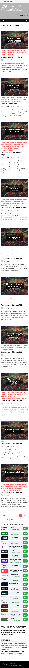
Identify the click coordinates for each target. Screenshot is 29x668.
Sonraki (13, 519)
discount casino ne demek (8, 252)
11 (7, 519)
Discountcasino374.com (7, 256)
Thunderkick (5, 634)
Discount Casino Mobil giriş (15, 101)
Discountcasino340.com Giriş (12, 492)
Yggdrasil (11, 634)
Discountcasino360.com (7, 349)
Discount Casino (5, 50)
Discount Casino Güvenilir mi (8, 146)
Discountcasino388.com (12, 148)
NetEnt (3, 632)
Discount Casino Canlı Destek (18, 50)
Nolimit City (9, 632)
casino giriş (7, 59)
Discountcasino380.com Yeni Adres (14, 207)
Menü (4, 20)
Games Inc (4, 630)
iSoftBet (9, 630)
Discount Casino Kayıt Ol (14, 99)
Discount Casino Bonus (16, 97)
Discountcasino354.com (7, 398)
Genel (2, 441)
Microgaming (22, 630)
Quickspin (22, 632)
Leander (15, 630)
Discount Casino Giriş (6, 52)
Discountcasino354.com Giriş (12, 401)
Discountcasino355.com (20, 398)
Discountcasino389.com (7, 150)
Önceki (4, 515)
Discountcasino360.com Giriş (12, 352)
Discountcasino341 (16, 490)
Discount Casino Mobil (9, 104)
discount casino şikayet (19, 52)
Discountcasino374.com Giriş (12, 258)
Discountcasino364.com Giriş (12, 305)
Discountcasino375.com (20, 256)
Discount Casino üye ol (7, 54)
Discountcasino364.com (20, 301)
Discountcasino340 (6, 490)
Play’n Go (16, 632)
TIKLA (25, 528)
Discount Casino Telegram (14, 665)
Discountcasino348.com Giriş (12, 444)
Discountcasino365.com (7, 302)
